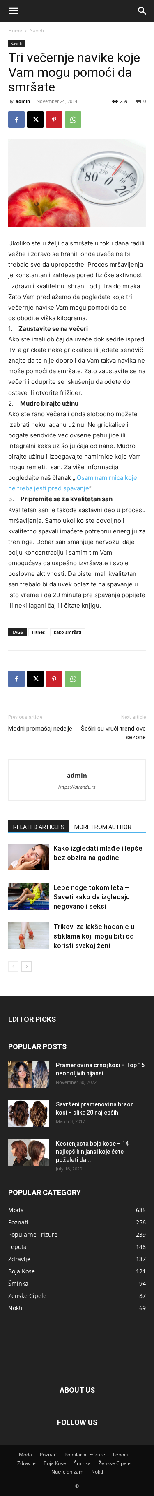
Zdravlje (26, 1463)
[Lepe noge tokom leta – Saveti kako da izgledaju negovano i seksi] (28, 896)
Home (15, 30)
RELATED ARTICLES (38, 827)
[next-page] (26, 966)
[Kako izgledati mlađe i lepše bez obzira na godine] (28, 857)
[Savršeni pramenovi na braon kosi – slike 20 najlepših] (28, 1113)
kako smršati (67, 632)
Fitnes (38, 632)
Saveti (37, 30)
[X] (35, 119)
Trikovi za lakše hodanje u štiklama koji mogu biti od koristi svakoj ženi (93, 936)
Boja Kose (55, 1463)
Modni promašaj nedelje (40, 728)
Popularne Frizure (84, 1454)
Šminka (82, 1463)
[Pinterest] (54, 119)
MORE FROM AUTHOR (102, 827)
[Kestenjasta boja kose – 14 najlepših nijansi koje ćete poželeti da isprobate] (28, 1152)
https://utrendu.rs (77, 787)
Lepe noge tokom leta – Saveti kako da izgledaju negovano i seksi (91, 896)
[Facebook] (16, 119)
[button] (13, 11)
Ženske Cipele (115, 1463)
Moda (25, 1454)
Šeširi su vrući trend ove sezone (113, 733)
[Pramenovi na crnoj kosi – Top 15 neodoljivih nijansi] (28, 1074)
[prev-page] (13, 966)
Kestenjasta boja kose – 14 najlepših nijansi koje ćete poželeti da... (92, 1151)
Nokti (97, 1471)
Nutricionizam (67, 1471)
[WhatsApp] (73, 119)
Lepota (121, 1454)
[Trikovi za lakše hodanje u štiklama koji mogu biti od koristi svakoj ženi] (28, 935)
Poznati (48, 1454)
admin (23, 101)
